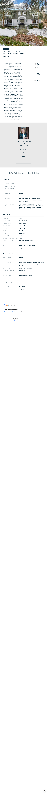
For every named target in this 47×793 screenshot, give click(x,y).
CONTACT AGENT (23, 161)
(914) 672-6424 (23, 149)
